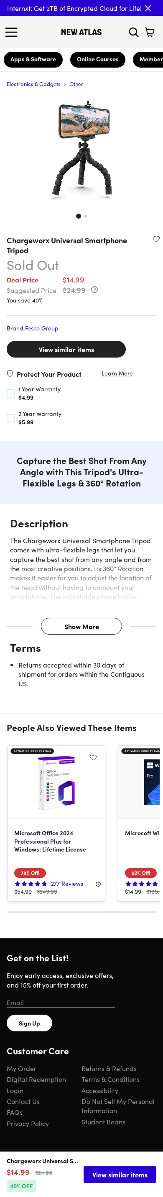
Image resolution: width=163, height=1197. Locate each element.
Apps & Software (33, 59)
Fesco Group (42, 328)
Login (15, 1090)
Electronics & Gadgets (34, 84)
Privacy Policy (28, 1123)
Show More (81, 626)
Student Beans (103, 1121)
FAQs (15, 1111)
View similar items (66, 349)
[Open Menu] (13, 32)
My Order (21, 1068)
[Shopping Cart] (149, 32)
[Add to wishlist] (156, 239)
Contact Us (23, 1101)
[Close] (148, 8)
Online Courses (98, 59)
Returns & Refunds (109, 1068)
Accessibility (100, 1090)
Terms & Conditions (111, 1079)
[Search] (133, 32)
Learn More (117, 373)
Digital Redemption (36, 1079)
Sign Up (29, 1023)
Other (76, 84)
